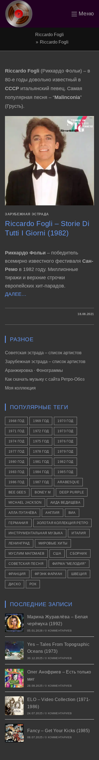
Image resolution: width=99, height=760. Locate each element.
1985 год (65, 472)
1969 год (41, 421)
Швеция (79, 574)
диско (15, 584)
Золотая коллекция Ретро (62, 523)
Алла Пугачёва (23, 513)
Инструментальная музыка (36, 533)
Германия (18, 523)
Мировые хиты (53, 543)
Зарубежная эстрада (27, 214)
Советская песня (26, 564)
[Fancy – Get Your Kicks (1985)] (14, 733)
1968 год (16, 421)
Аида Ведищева (65, 502)
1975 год (41, 441)
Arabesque (68, 482)
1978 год (41, 451)
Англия (52, 513)
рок (32, 584)
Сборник (78, 553)
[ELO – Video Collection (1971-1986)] (14, 705)
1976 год (65, 441)
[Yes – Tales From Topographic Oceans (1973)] (14, 650)
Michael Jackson (25, 502)
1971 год (16, 431)
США (57, 553)
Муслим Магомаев (26, 553)
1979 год (65, 451)
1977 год (16, 451)
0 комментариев (58, 630)
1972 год (41, 431)
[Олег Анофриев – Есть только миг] (14, 678)
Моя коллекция (20, 388)
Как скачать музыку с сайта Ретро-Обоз (44, 379)
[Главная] (32, 42)
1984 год (41, 472)
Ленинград (19, 543)
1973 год (65, 431)
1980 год (16, 462)
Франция (17, 574)
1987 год (41, 482)
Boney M (43, 492)
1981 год (41, 462)
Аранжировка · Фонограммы (34, 370)
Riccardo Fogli (54, 42)
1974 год (16, 441)
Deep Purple (71, 492)
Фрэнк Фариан (48, 574)
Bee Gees (17, 492)
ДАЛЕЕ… (15, 294)
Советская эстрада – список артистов (43, 352)
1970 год (65, 421)
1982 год (65, 462)
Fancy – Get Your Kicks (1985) (58, 730)
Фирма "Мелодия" (69, 564)
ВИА (72, 513)
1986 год (16, 482)
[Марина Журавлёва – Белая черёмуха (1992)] (14, 622)
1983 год (16, 472)
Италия (79, 533)
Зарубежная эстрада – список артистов (45, 361)
